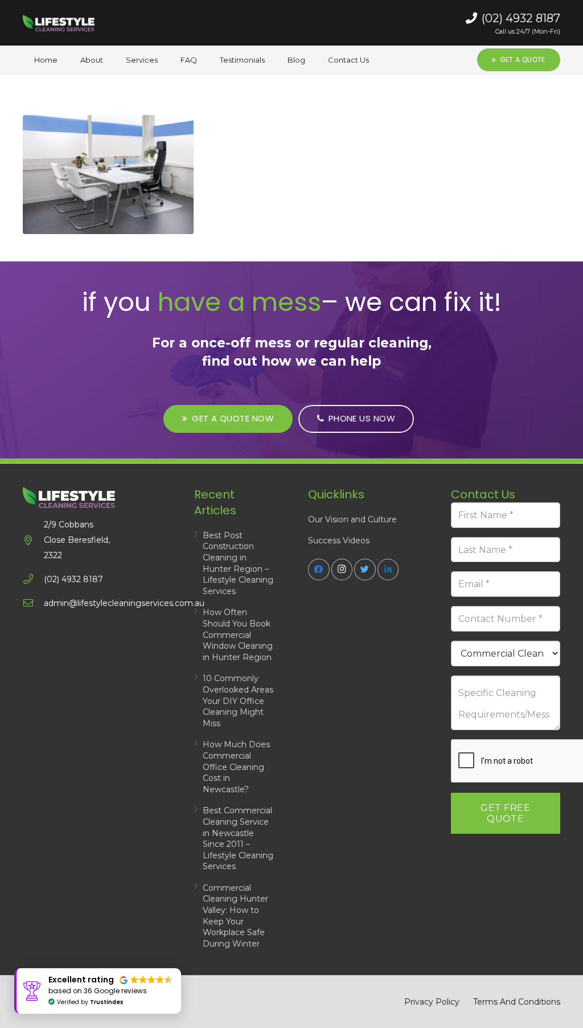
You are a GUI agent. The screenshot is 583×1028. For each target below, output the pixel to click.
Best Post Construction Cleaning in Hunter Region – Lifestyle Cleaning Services (238, 563)
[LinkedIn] (388, 569)
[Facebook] (319, 569)
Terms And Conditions (516, 1002)
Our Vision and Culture (352, 519)
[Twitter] (365, 569)
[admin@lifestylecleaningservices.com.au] (33, 603)
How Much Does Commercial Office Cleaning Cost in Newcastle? (236, 766)
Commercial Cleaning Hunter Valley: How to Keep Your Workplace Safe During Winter (235, 916)
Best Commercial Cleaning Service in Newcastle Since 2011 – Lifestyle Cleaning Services (238, 838)
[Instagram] (342, 569)
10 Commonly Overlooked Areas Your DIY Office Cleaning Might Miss (238, 700)
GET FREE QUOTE (505, 813)
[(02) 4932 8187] (33, 579)
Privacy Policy (431, 1002)
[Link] (59, 22)
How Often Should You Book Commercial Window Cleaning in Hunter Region (238, 634)
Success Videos (338, 540)
